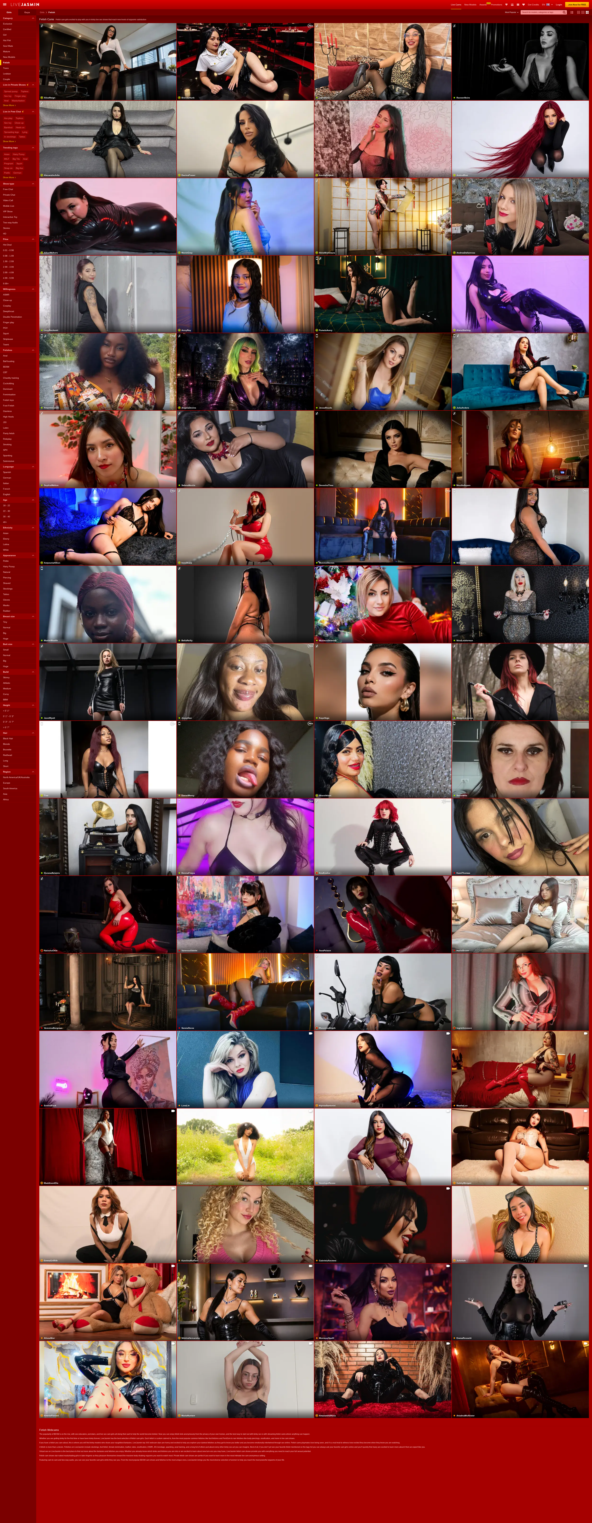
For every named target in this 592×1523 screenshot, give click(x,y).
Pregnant (8, 163)
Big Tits (16, 159)
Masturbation (18, 100)
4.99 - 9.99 (8, 278)
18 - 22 (6, 505)
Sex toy (7, 96)
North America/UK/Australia (16, 777)
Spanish (7, 472)
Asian (7, 154)
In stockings (10, 136)
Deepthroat (8, 311)
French (6, 489)
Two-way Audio (10, 222)
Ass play (8, 118)
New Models (470, 4)
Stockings (7, 588)
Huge (5, 638)
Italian (6, 483)
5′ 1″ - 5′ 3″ (8, 716)
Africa (6, 799)
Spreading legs (11, 132)
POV (5, 328)
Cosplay (7, 306)
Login (559, 4)
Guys (27, 12)
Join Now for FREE (577, 4)
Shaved (6, 583)
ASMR (6, 294)
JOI (4, 422)
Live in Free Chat (12, 111)
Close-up (19, 123)
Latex (5, 428)
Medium (7, 688)
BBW (5, 699)
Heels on (20, 127)
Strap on (8, 168)
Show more (8, 105)
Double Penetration (12, 317)
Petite (6, 561)
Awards (483, 4)
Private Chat (9, 195)
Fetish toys (8, 400)
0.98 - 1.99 (8, 256)
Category (8, 18)
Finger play (20, 96)
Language (8, 466)
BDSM (6, 367)
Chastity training (11, 378)
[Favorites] (523, 4)
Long (5, 760)
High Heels (8, 416)
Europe (6, 783)
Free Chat (8, 189)
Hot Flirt (7, 40)
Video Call (8, 200)
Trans (6, 68)
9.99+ (6, 283)
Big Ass (19, 168)
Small (5, 649)
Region (7, 772)
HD (4, 233)
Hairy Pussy (19, 154)
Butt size (7, 644)
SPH (5, 450)
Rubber (6, 611)
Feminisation (9, 394)
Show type (8, 183)
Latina (6, 544)
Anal (6, 100)
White (6, 550)
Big (4, 633)
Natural (6, 572)
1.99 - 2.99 (8, 261)
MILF (6, 159)
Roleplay (7, 439)
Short (5, 766)
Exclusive (7, 23)
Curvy (6, 694)
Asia (5, 794)
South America (10, 788)
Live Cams (456, 4)
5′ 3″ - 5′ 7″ (8, 722)
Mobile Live (8, 206)
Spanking (7, 455)
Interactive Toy (10, 217)
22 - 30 (6, 511)
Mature (6, 51)
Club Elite (506, 4)
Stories (6, 228)
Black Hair (8, 738)
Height (6, 705)
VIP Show (7, 211)
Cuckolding (8, 383)
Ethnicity (7, 527)
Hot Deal (7, 244)
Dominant (7, 389)
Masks (6, 605)
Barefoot (8, 127)
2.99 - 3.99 (8, 267)
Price (5, 239)
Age (5, 500)
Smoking (7, 444)
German (17, 173)
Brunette (7, 749)
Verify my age (383, 224)
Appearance (9, 555)
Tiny (5, 622)
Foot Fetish (8, 405)
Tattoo (22, 136)
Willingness (9, 289)
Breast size (9, 616)
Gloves (6, 600)
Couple (6, 79)
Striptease (8, 339)
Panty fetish (8, 433)
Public (7, 173)
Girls (42, 12)
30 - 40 (6, 516)
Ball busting (8, 361)
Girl (4, 35)
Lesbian (7, 73)
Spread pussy (11, 91)
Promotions (496, 4)
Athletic (6, 683)
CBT (5, 372)
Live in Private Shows (14, 85)
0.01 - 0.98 (8, 250)
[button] (578, 12)
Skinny (6, 677)
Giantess (7, 411)
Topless (24, 91)
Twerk (6, 344)
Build (6, 672)
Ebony (6, 539)
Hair (5, 733)
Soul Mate (8, 46)
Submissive (8, 461)
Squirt (19, 163)
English (6, 494)
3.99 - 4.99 (8, 272)
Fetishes (7, 350)
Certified (7, 29)
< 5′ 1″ (6, 710)
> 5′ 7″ (6, 727)
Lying (24, 132)
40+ (5, 522)
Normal (6, 627)
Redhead (7, 755)
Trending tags (10, 147)
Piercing (7, 577)
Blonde (6, 744)
